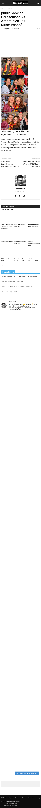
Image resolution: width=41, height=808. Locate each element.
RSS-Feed (3, 798)
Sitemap (24, 798)
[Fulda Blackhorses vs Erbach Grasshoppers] (34, 218)
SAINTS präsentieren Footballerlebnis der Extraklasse (7, 226)
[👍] (20, 393)
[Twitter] (25, 196)
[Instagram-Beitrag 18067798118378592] (20, 347)
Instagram (10, 798)
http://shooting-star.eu (20, 191)
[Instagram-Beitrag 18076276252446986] (20, 484)
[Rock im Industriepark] (7, 235)
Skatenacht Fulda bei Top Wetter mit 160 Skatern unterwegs (31, 164)
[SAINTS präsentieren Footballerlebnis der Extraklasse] (7, 218)
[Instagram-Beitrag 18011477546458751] (20, 530)
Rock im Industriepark (7, 241)
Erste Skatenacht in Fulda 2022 (13, 282)
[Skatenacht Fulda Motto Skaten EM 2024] (20, 438)
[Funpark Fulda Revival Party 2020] (20, 235)
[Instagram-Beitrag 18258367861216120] (20, 507)
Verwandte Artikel (8, 206)
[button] (38, 3)
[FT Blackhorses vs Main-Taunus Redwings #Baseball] (20, 759)
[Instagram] (20, 196)
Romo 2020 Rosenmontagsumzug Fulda (34, 243)
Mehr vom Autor (7, 210)
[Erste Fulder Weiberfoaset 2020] (34, 253)
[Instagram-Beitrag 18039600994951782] (20, 370)
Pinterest (17, 798)
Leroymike (7, 28)
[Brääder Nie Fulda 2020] (7, 253)
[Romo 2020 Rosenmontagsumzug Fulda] (34, 235)
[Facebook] (16, 196)
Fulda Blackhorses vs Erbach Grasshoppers (17, 287)
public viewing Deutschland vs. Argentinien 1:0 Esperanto (10, 164)
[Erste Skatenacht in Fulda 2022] (20, 218)
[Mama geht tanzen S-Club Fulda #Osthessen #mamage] (20, 461)
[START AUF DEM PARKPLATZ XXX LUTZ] (20, 324)
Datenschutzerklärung (34, 798)
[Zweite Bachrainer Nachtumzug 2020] (20, 253)
